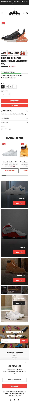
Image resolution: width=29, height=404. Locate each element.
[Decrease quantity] (3, 94)
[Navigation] (2, 13)
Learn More (10, 291)
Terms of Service (12, 396)
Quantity (4, 91)
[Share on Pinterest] (10, 130)
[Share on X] (6, 130)
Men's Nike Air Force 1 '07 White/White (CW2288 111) (10, 163)
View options (10, 170)
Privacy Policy (17, 394)
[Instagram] (14, 400)
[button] (3, 35)
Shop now (19, 203)
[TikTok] (18, 400)
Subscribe (14, 386)
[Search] (23, 13)
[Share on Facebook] (2, 130)
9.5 (7, 87)
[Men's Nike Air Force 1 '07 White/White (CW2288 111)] (10, 151)
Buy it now (14, 105)
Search (24, 341)
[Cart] (27, 13)
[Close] (26, 363)
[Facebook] (10, 400)
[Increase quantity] (9, 94)
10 (11, 87)
